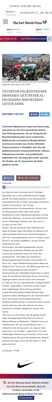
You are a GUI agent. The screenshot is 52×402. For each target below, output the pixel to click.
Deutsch (10, 12)
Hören (9, 178)
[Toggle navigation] (5, 22)
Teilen (35, 114)
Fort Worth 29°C (27, 13)
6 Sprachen (11, 15)
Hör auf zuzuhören (29, 178)
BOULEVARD (7, 113)
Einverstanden (26, 398)
